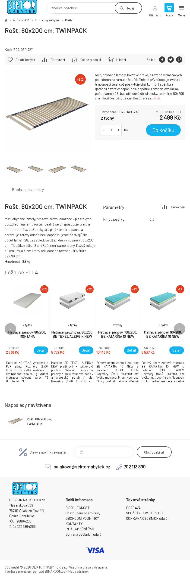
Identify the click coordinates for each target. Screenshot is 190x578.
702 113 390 (135, 466)
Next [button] (179, 329)
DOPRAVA (133, 508)
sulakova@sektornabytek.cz (82, 466)
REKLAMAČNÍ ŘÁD (80, 529)
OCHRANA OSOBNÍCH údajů (146, 518)
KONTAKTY (74, 524)
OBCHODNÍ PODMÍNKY (82, 518)
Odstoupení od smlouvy (83, 513)
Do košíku (163, 130)
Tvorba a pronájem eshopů (24, 571)
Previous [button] (10, 329)
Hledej (130, 8)
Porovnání (58, 60)
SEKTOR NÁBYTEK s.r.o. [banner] (25, 7)
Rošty (69, 20)
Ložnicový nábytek (47, 20)
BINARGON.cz (55, 571)
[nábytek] (6, 20)
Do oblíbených (25, 60)
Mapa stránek (78, 571)
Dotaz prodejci (90, 60)
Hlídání (121, 60)
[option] (27, 334)
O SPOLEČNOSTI (78, 508)
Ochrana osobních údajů (83, 534)
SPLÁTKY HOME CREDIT (144, 513)
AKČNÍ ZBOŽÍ (21, 20)
